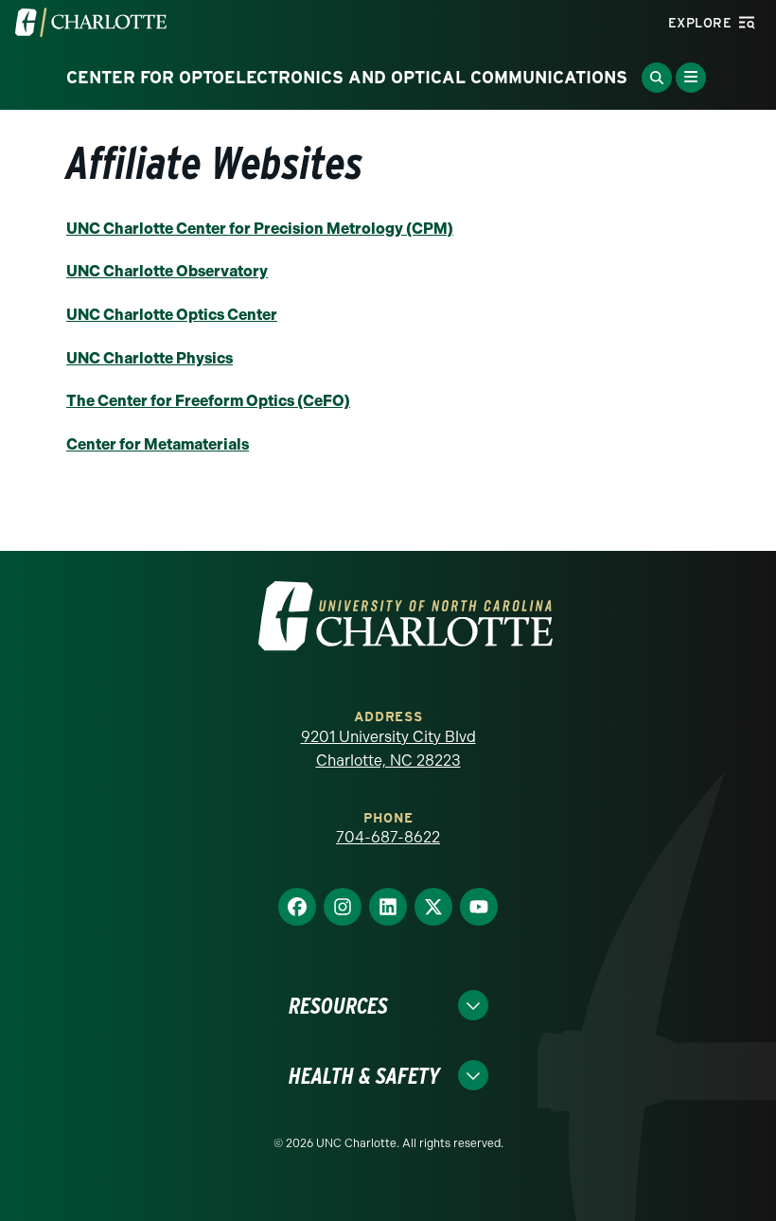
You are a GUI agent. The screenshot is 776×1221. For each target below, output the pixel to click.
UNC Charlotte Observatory (167, 271)
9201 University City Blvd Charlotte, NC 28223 (388, 749)
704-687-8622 (388, 837)
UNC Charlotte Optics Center (171, 315)
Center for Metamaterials (157, 444)
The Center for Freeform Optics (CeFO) (208, 401)
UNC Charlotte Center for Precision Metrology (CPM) (259, 229)
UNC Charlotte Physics (149, 358)
